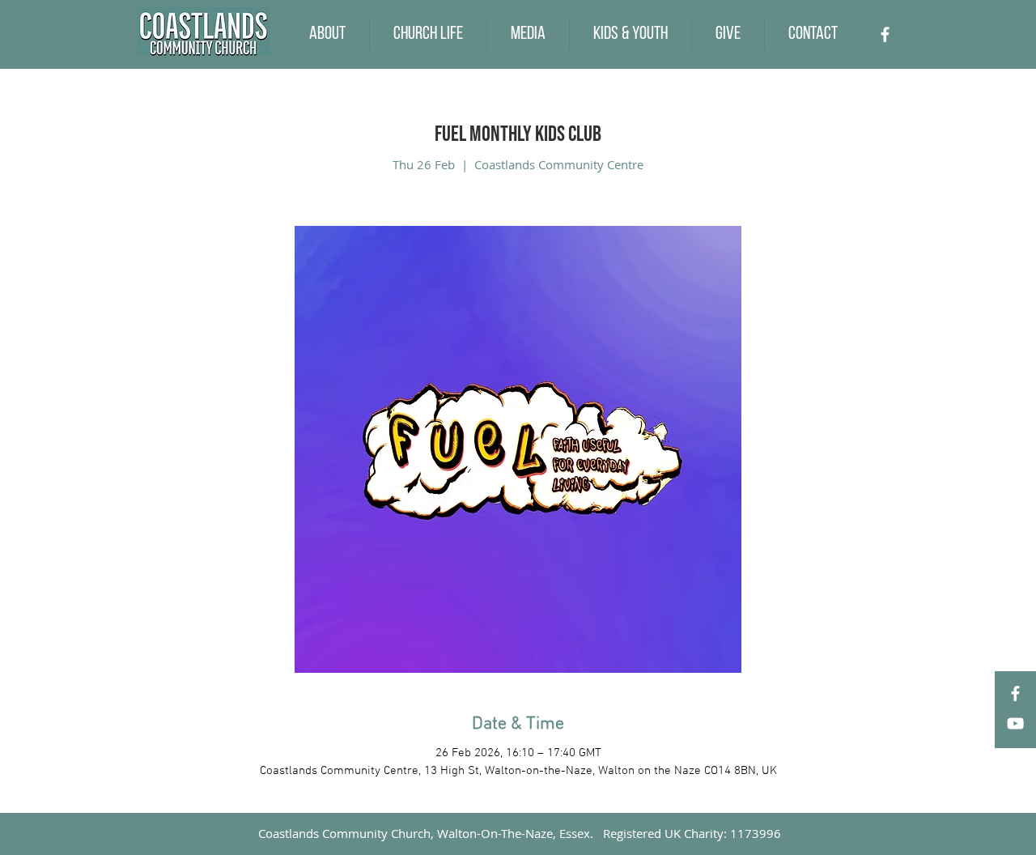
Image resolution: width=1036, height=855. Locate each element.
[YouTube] (1015, 723)
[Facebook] (885, 34)
